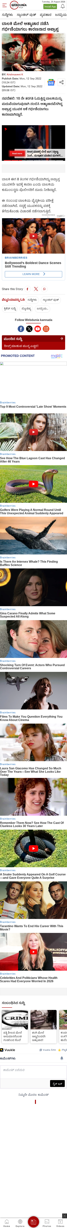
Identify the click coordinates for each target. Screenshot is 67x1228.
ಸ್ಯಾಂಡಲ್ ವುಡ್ (26, 14)
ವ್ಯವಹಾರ (45, 14)
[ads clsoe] (64, 1215)
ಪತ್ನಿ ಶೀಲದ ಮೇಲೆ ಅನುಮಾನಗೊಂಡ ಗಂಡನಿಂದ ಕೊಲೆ (12, 1036)
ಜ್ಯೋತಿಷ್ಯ (26, 308)
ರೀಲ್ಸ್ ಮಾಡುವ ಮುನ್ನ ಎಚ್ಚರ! (21, 346)
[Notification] (62, 6)
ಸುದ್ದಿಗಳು (7, 14)
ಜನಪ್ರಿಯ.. (42, 308)
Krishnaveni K (15, 74)
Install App (50, 6)
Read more (17, 153)
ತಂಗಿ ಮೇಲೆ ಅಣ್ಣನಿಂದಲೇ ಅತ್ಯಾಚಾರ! (39, 1036)
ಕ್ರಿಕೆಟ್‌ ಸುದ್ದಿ (10, 308)
